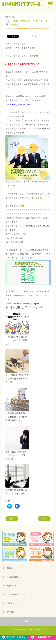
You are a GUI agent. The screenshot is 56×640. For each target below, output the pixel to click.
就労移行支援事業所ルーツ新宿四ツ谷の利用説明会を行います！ (16, 417)
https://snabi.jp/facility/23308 (18, 104)
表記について (12, 586)
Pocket (35, 36)
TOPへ (28, 621)
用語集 (9, 568)
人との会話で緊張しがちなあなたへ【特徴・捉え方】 (16, 455)
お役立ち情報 (12, 577)
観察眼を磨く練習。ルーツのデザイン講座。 (16, 492)
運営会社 (10, 612)
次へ (44, 518)
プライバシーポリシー (16, 595)
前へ (12, 518)
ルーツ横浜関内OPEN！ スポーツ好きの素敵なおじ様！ (17, 378)
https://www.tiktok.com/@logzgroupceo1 (22, 303)
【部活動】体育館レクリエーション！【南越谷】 (16, 340)
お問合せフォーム (14, 603)
